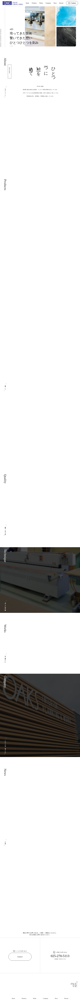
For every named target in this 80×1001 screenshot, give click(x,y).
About (27, 3)
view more (9, 70)
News (55, 3)
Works (41, 3)
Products (34, 3)
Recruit (61, 3)
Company (48, 3)
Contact (73, 3)
